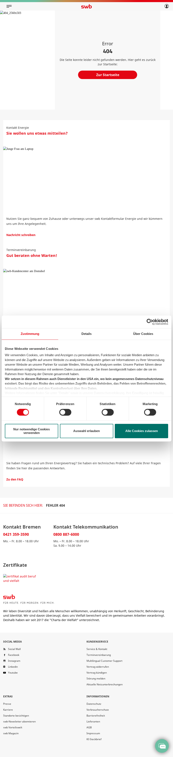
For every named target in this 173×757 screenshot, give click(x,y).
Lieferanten (93, 721)
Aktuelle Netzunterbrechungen (104, 684)
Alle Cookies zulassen (141, 431)
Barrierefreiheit (95, 715)
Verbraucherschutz (97, 709)
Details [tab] (86, 334)
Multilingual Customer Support (104, 661)
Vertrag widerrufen (97, 666)
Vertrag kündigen (96, 672)
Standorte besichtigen (16, 715)
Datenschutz (93, 704)
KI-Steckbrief (93, 739)
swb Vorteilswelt (12, 727)
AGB (89, 727)
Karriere (8, 709)
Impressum (93, 733)
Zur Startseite (107, 74)
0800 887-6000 (66, 534)
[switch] (65, 412)
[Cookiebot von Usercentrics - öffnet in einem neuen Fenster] (149, 322)
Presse (7, 704)
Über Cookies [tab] (143, 334)
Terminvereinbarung (98, 655)
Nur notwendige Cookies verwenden (31, 431)
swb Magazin (11, 733)
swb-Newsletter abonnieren (19, 721)
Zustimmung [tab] (30, 334)
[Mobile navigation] (9, 6)
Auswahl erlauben (86, 431)
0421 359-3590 (16, 534)
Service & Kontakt (96, 649)
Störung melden (95, 678)
